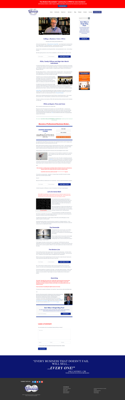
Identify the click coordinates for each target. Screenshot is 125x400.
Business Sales (65, 390)
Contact (85, 12)
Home (51, 12)
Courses (90, 12)
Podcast (79, 12)
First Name (63, 128)
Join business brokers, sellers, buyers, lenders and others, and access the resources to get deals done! (62, 3)
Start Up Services (96, 391)
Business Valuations (66, 392)
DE (52, 112)
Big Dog (51, 159)
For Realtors (97, 12)
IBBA (60, 299)
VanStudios (35, 395)
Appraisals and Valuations (67, 388)
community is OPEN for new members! (62, 2)
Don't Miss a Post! (64, 56)
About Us (63, 12)
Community (56, 12)
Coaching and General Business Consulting (100, 388)
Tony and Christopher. (60, 92)
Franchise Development (97, 390)
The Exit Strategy (96, 392)
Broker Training (65, 389)
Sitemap (26, 395)
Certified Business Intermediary (41, 300)
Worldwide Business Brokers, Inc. (30, 394)
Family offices (38, 90)
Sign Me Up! (65, 313)
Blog (75, 12)
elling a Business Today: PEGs (53, 44)
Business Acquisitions (66, 391)
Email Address (63, 132)
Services (69, 12)
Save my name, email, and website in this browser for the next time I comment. (52, 345)
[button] (63, 12)
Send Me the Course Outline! (63, 137)
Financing (95, 389)
